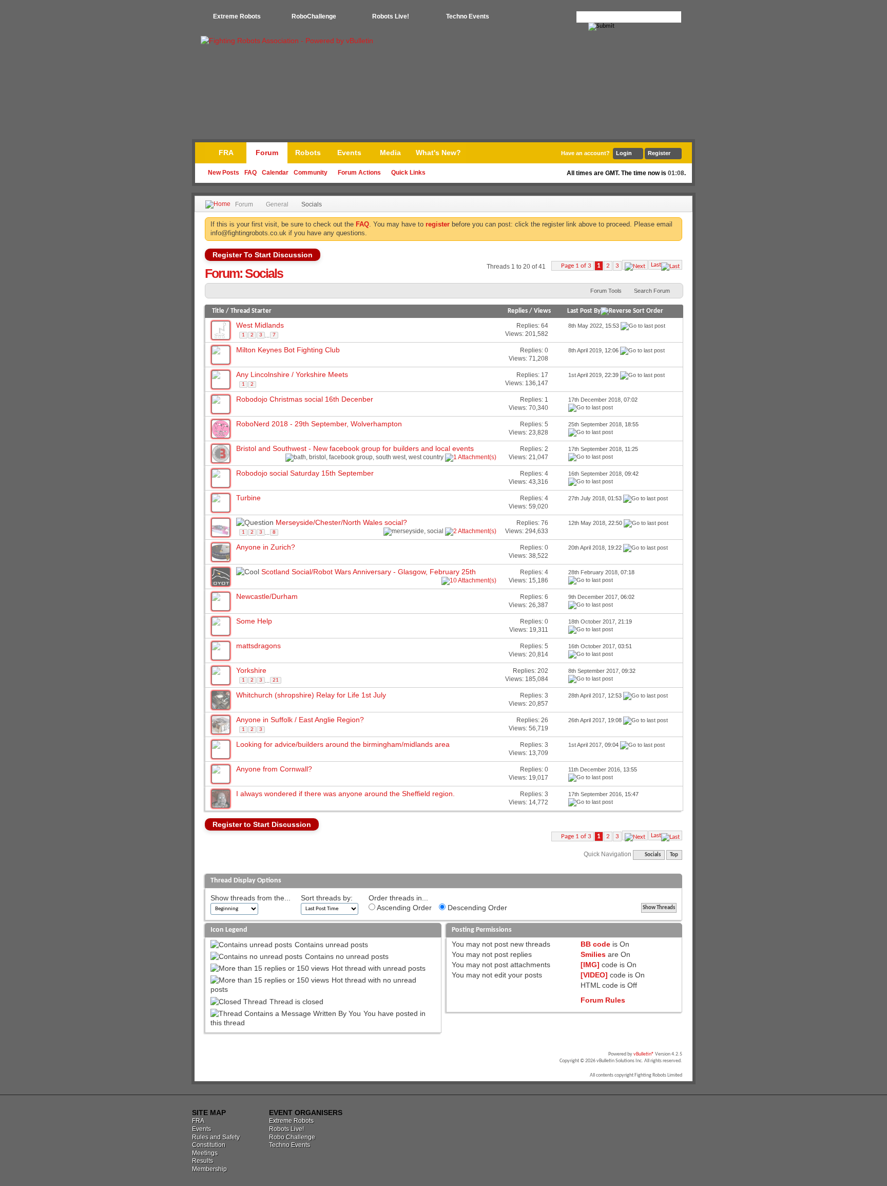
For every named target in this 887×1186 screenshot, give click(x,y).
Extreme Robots (237, 16)
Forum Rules (603, 1000)
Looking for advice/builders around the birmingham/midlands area (343, 744)
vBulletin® (643, 1054)
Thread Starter (251, 311)
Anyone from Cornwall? (274, 769)
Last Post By (584, 311)
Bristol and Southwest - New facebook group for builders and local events (355, 448)
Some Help (254, 621)
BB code (595, 944)
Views (542, 311)
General (277, 204)
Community (310, 172)
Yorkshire (251, 670)
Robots (308, 152)
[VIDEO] (594, 975)
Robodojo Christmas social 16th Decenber (304, 399)
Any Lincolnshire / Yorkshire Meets (292, 374)
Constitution (208, 1145)
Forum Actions (359, 172)
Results (202, 1160)
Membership (209, 1169)
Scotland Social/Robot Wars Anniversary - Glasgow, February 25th (368, 572)
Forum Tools (606, 291)
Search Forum (652, 291)
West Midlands (260, 325)
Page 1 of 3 (576, 265)
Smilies (593, 954)
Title (218, 311)
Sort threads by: (327, 898)
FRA (226, 152)
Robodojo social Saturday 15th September (305, 473)
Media (390, 152)
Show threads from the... (250, 898)
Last (656, 264)
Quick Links (408, 172)
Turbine (248, 498)
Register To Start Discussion (263, 255)
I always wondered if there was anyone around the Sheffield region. (345, 793)
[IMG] (590, 965)
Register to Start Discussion (262, 824)
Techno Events (467, 16)
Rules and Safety (216, 1137)
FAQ (250, 172)
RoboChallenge (314, 16)
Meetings (205, 1153)
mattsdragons (258, 646)
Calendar (275, 172)
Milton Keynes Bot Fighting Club (288, 350)
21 (276, 680)
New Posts (223, 172)
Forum (267, 152)
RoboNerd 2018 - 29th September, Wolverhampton (319, 424)
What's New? (438, 152)
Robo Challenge (292, 1137)
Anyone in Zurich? (265, 547)
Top (674, 855)
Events (349, 152)
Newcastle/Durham (267, 596)
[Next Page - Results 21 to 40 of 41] (635, 265)
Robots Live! (390, 16)
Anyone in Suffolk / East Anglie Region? (300, 720)
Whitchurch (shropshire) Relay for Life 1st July (311, 695)
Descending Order (476, 907)
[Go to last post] (643, 326)
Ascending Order (403, 907)
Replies (518, 311)
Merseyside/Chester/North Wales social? (341, 522)
